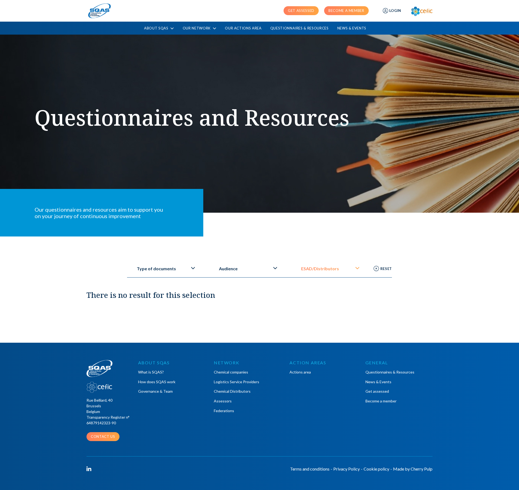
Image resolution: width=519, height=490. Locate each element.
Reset (386, 268)
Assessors (223, 401)
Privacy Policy (346, 468)
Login (395, 10)
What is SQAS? (151, 372)
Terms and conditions (310, 468)
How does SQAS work (156, 381)
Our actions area (243, 28)
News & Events (351, 28)
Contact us (103, 436)
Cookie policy (376, 468)
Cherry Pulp (421, 468)
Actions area (300, 372)
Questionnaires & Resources (299, 28)
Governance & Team (155, 391)
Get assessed (301, 10)
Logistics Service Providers (236, 381)
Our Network (197, 28)
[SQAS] (99, 10)
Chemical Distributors (232, 391)
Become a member (346, 10)
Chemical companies (231, 372)
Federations (224, 410)
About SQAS (156, 28)
